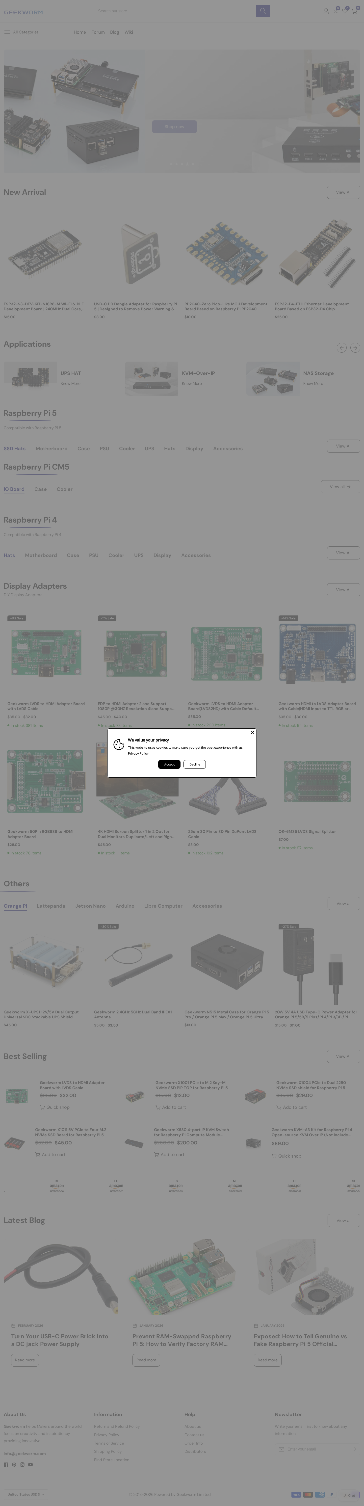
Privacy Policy (138, 753)
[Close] (252, 732)
